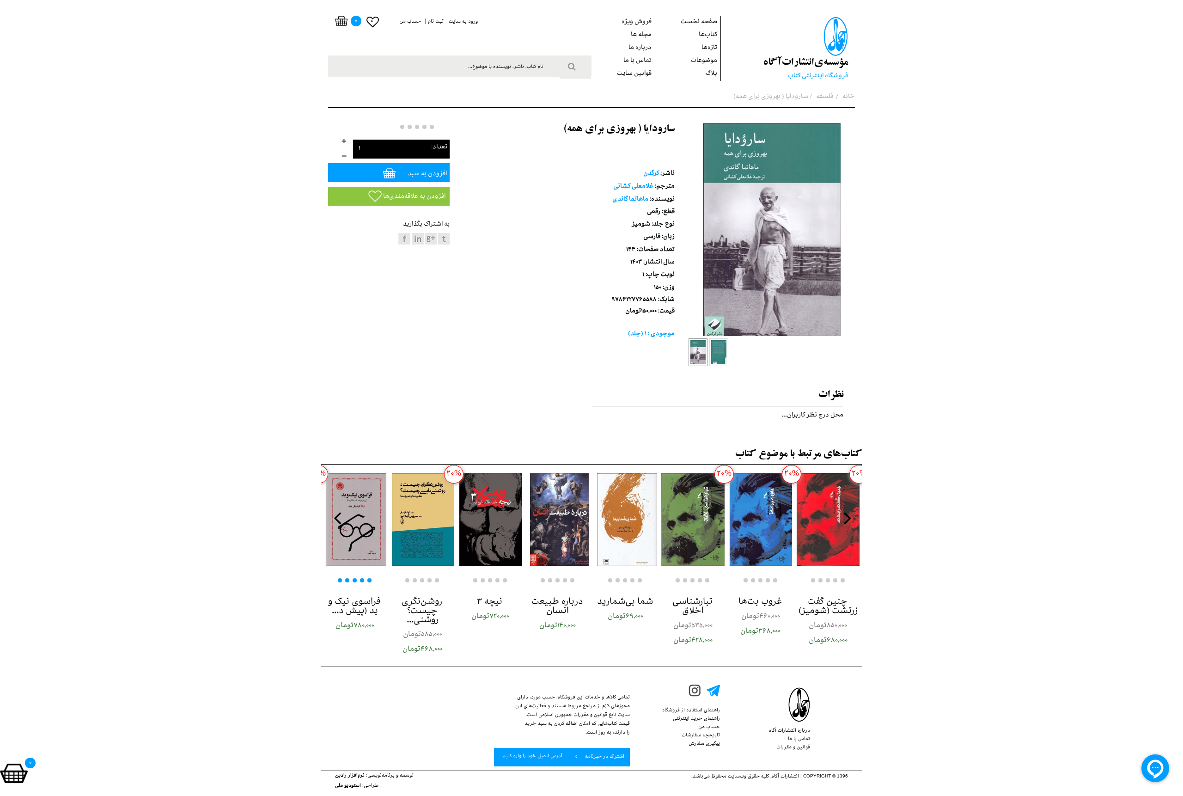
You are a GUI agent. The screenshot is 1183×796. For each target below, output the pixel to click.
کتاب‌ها (708, 35)
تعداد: (439, 148)
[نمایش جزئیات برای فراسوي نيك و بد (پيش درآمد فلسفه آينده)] (354, 519)
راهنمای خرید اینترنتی (696, 719)
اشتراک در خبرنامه (604, 757)
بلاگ (711, 74)
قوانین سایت (634, 74)
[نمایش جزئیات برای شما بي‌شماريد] (625, 519)
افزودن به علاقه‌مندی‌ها (413, 197)
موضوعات (704, 61)
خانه (848, 97)
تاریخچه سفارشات (701, 736)
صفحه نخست (699, 22)
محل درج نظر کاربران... (812, 416)
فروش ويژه (637, 22)
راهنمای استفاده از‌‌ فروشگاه (691, 711)
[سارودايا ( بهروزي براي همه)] (698, 352)
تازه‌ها (709, 48)
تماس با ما (637, 61)
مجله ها (641, 35)
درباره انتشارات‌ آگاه (789, 731)
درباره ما (640, 48)
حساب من (709, 727)
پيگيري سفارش (704, 744)
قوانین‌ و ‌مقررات (793, 748)
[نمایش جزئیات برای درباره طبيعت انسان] (557, 519)
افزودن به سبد (426, 174)
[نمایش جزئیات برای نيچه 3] (490, 519)
